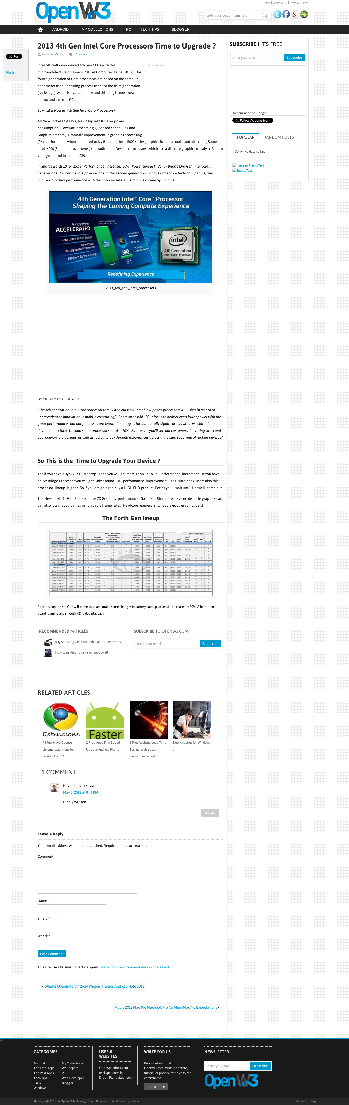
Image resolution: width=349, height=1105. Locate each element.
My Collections (95, 29)
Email (43, 918)
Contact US (280, 3)
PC (128, 29)
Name (43, 901)
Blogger (181, 29)
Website (44, 936)
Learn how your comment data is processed (134, 967)
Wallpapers (70, 1068)
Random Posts (279, 137)
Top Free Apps (44, 1068)
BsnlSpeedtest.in (111, 1073)
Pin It (10, 72)
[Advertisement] (186, 101)
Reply (210, 813)
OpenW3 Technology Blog (89, 12)
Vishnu (59, 54)
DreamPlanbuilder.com (116, 1077)
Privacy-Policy (299, 3)
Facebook (286, 14)
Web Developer (73, 1078)
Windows (40, 1088)
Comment (45, 856)
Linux (37, 1083)
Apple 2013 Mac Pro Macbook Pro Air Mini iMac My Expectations (166, 1007)
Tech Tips (147, 29)
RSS (304, 14)
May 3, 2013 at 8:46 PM (80, 792)
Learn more (156, 1087)
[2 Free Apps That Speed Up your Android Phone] (105, 738)
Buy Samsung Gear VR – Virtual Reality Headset (89, 642)
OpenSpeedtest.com (113, 1068)
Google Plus (295, 14)
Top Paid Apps (44, 1073)
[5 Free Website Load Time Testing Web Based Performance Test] (149, 738)
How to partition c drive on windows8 (81, 652)
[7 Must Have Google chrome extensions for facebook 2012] (62, 738)
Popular (245, 137)
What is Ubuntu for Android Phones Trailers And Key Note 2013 (94, 986)
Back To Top (308, 1101)
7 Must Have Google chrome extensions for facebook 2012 (58, 749)
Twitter (277, 14)
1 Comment (80, 54)
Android (58, 29)
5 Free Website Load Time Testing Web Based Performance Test (148, 749)
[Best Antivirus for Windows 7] (192, 738)
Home (266, 3)
